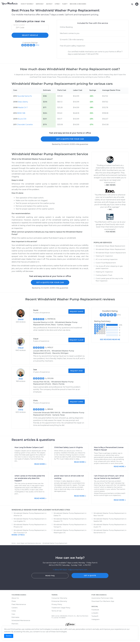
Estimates (15, 617)
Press (14, 601)
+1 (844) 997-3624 (60, 570)
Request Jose (76, 371)
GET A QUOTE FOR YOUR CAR (70, 139)
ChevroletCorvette (25, 124)
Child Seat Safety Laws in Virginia (68, 447)
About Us (15, 598)
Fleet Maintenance (19, 604)
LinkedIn (95, 613)
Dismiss (9, 636)
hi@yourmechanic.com (77, 570)
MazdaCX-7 (22, 107)
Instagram (96, 619)
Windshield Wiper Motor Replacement (110, 249)
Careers (14, 608)
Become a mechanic (78, 4)
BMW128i (21, 113)
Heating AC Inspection (104, 256)
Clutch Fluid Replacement (106, 263)
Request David (76, 311)
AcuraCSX (22, 119)
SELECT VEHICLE (30, 35)
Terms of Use (56, 611)
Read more (39, 464)
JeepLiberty (23, 102)
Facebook (95, 610)
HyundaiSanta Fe (24, 96)
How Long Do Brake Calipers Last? (29, 447)
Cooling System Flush (104, 275)
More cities (18, 535)
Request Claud (77, 340)
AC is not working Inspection (107, 259)
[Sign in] (136, 4)
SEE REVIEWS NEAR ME (110, 339)
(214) (37, 45)
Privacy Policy (57, 604)
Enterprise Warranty (59, 601)
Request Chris (76, 402)
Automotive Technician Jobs (102, 598)
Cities (14, 611)
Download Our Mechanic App (103, 601)
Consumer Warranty (59, 598)
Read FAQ (50, 576)
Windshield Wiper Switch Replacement (111, 253)
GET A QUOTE (90, 575)
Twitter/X (95, 616)
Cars (13, 614)
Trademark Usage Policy (61, 608)
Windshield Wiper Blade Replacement (110, 246)
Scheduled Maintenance (21, 620)
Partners (15, 624)
